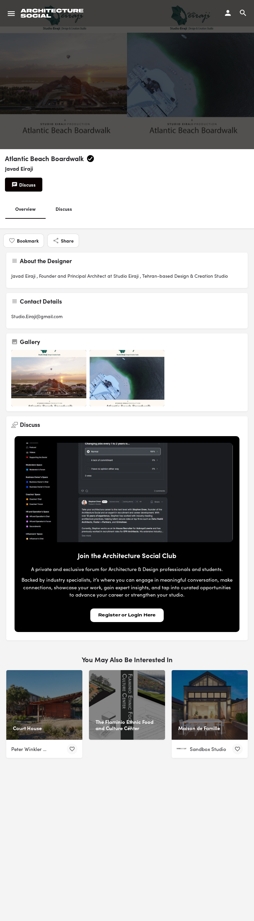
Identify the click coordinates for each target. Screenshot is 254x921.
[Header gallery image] (63, 74)
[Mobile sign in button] (228, 13)
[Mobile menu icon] (11, 13)
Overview (25, 208)
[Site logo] (53, 13)
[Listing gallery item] (48, 378)
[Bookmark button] (72, 749)
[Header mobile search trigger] (243, 13)
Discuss (64, 208)
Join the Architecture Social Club (127, 555)
